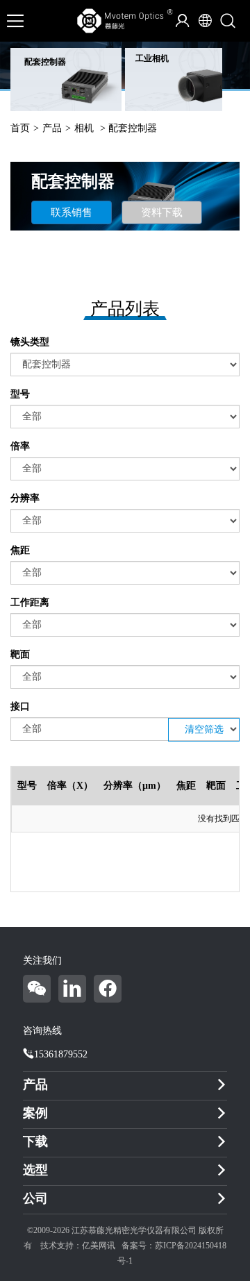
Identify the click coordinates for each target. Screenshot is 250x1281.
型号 (20, 394)
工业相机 (152, 58)
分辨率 (25, 498)
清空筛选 (204, 729)
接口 (20, 706)
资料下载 (162, 212)
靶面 (20, 654)
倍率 (20, 446)
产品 (52, 128)
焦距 (20, 550)
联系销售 (71, 212)
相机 (84, 128)
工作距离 (29, 602)
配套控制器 (45, 62)
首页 (20, 128)
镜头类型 (29, 342)
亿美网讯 (98, 1245)
